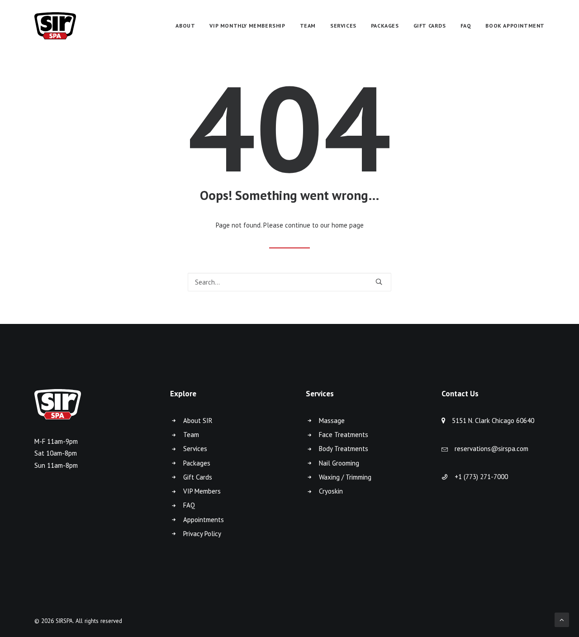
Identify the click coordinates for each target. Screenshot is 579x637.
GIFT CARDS (429, 25)
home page (348, 225)
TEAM (308, 25)
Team (191, 434)
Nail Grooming (339, 463)
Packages (196, 463)
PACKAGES (385, 25)
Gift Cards (197, 477)
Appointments (203, 519)
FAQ (465, 25)
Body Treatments (343, 448)
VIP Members (202, 491)
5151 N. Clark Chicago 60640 (493, 420)
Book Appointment (515, 25)
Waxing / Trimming (345, 477)
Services (195, 448)
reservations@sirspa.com (491, 448)
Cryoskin (331, 491)
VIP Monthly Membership (247, 25)
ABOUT (185, 25)
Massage (332, 420)
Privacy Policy (202, 533)
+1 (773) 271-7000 (481, 476)
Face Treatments (343, 434)
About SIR (198, 420)
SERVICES (343, 25)
